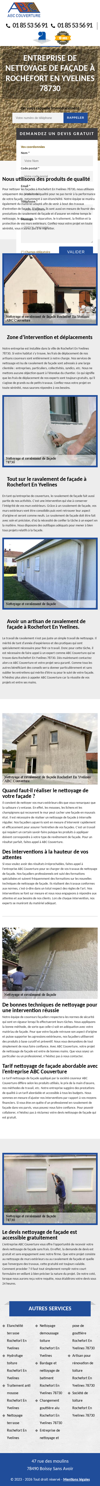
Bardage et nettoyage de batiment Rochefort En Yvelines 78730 (51, 1378)
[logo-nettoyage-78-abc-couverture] (23, 10)
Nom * (25, 153)
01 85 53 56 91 (30, 25)
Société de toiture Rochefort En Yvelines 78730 (83, 1404)
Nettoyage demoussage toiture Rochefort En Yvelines (49, 1341)
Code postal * (30, 168)
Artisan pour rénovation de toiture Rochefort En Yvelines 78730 (83, 1371)
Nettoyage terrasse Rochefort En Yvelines (17, 1427)
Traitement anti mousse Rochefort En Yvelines (18, 1397)
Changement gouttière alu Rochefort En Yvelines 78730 (51, 1412)
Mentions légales (76, 1480)
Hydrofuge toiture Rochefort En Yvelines (17, 1367)
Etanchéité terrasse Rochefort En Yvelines (17, 1337)
